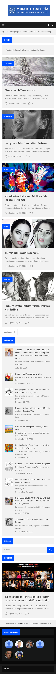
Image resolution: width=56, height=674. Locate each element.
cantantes (8, 169)
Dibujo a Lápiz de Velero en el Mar (20, 90)
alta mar (8, 64)
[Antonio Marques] (9, 644)
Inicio (6, 669)
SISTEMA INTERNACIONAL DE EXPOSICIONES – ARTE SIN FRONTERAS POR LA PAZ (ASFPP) (32, 501)
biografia (8, 117)
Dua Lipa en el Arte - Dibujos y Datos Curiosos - (26, 143)
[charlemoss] (9, 655)
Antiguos (8, 332)
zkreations (23, 624)
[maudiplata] (19, 655)
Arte (6, 226)
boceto (7, 279)
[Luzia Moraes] (30, 644)
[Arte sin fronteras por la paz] (19, 644)
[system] (48, 25)
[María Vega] (40, 644)
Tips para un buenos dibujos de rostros (22, 253)
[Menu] (3, 25)
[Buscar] (52, 25)
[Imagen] (28, 71)
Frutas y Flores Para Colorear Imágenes (32, 464)
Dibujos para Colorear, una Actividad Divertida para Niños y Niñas (32, 31)
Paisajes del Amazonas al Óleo (28, 374)
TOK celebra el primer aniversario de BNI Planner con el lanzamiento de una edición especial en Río (27, 598)
